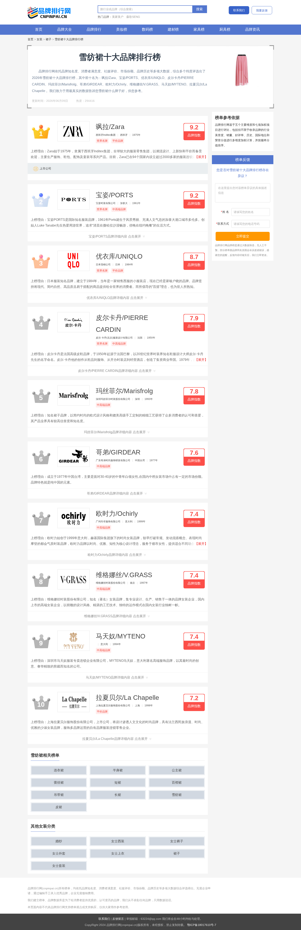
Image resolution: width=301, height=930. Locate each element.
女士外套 (58, 853)
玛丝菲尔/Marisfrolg (124, 391)
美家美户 (117, 16)
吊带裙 (59, 795)
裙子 (48, 39)
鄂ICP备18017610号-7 (201, 925)
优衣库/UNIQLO (119, 256)
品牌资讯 (252, 29)
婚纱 (58, 841)
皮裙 (58, 807)
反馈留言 (118, 918)
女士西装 (117, 841)
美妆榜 (121, 29)
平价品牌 (117, 140)
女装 (39, 39)
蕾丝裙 (59, 782)
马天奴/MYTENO (120, 636)
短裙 (117, 782)
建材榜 (173, 29)
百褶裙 (177, 782)
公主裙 (177, 770)
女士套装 (58, 865)
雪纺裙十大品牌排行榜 (69, 39)
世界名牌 (102, 140)
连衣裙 (59, 770)
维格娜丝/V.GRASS (124, 575)
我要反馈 (262, 10)
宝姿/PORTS (114, 195)
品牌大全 (64, 29)
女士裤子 (176, 841)
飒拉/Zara (110, 126)
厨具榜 (224, 29)
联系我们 (239, 10)
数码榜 (147, 29)
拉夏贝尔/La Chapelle (127, 697)
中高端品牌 (119, 209)
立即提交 (242, 236)
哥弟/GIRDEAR (118, 452)
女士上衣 (117, 853)
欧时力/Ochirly (117, 513)
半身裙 (118, 770)
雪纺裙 (177, 795)
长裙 (117, 795)
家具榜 (199, 29)
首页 (38, 29)
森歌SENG (133, 16)
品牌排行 (94, 29)
